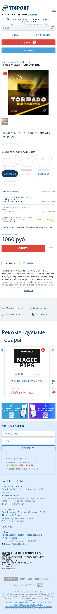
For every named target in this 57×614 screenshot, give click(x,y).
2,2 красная (43, 173)
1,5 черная (9, 166)
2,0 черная (26, 173)
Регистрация (42, 34)
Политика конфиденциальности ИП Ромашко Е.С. (32, 603)
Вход (15, 34)
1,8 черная (43, 166)
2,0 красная (10, 173)
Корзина (28, 42)
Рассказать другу (40, 308)
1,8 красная (26, 166)
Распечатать (41, 314)
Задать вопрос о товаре (16, 314)
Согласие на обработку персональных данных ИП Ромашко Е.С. (28, 609)
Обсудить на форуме (15, 308)
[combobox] (28, 28)
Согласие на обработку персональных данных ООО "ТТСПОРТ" (28, 607)
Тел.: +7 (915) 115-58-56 (16, 544)
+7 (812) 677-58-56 (20, 19)
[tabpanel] (27, 371)
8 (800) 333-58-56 (41, 19)
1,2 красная (10, 158)
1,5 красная (43, 158)
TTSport (16, 7)
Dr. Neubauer (22, 62)
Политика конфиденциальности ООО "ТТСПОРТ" (24, 602)
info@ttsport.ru (29, 21)
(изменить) (32, 14)
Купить (23, 248)
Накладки (10, 62)
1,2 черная (26, 158)
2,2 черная (9, 181)
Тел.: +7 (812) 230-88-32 (14, 521)
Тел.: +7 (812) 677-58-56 (14, 504)
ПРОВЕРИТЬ (28, 448)
